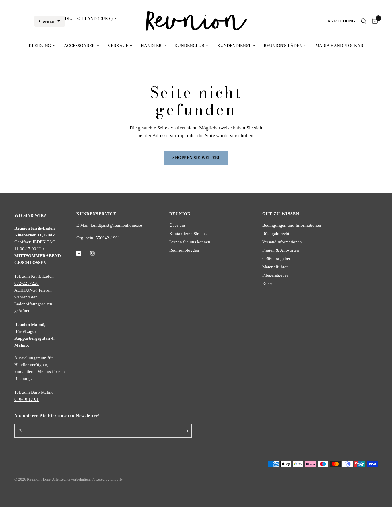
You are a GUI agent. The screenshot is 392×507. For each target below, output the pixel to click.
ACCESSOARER (79, 45)
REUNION (180, 214)
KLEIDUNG (40, 45)
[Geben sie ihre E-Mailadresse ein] (186, 431)
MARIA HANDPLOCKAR (339, 45)
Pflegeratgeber (275, 275)
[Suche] (363, 21)
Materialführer (275, 267)
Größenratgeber (276, 258)
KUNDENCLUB (189, 45)
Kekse (267, 283)
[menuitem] (42, 45)
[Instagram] (96, 253)
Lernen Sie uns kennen (189, 242)
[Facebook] (82, 253)
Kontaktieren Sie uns (188, 233)
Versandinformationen (282, 242)
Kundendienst (234, 45)
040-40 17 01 (26, 399)
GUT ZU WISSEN (280, 214)
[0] (373, 21)
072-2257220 (26, 283)
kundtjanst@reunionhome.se (116, 225)
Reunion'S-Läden (283, 45)
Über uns (177, 225)
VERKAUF (118, 45)
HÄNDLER (151, 45)
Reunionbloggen (184, 250)
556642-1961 (108, 238)
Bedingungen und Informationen (291, 225)
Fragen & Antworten (280, 250)
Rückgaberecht (275, 233)
